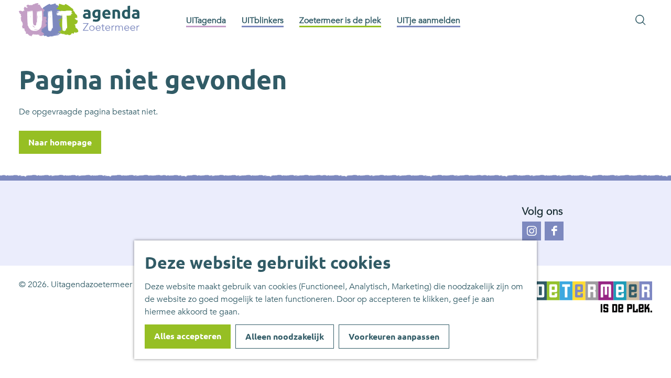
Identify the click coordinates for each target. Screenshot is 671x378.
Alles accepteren (187, 336)
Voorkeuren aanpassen (394, 336)
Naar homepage (60, 142)
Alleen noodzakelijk (284, 336)
